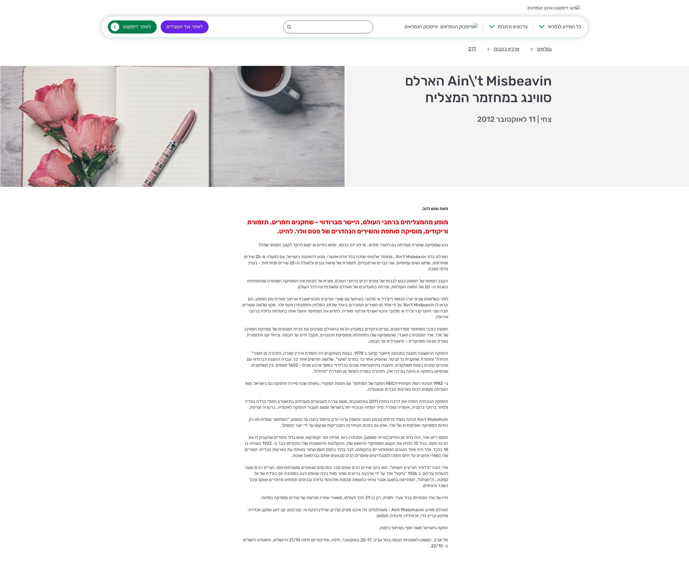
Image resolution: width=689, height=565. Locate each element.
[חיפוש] (328, 26)
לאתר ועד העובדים (185, 27)
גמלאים (544, 49)
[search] (328, 26)
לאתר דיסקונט (137, 27)
